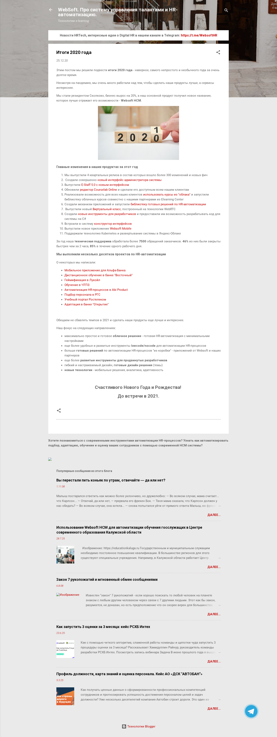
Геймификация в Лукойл (82, 280)
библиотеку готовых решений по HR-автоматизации (168, 204)
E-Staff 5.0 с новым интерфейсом (105, 185)
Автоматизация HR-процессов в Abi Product (96, 290)
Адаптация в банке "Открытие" (86, 304)
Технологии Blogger (141, 726)
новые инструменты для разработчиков (107, 214)
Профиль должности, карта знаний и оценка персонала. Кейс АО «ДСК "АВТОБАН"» (129, 674)
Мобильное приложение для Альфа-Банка (95, 270)
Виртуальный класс (107, 209)
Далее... (214, 515)
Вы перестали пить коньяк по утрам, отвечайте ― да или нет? (110, 480)
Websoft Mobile (120, 228)
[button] (218, 53)
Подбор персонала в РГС (82, 294)
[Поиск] (226, 11)
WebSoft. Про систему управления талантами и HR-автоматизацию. (118, 12)
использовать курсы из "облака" (166, 194)
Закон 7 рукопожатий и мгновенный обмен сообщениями (107, 579)
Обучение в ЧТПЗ (76, 285)
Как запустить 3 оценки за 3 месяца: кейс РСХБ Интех (103, 627)
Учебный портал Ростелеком (85, 299)
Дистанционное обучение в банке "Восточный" (98, 275)
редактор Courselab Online (98, 189)
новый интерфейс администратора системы (130, 180)
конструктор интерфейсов (113, 224)
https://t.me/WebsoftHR (199, 35)
